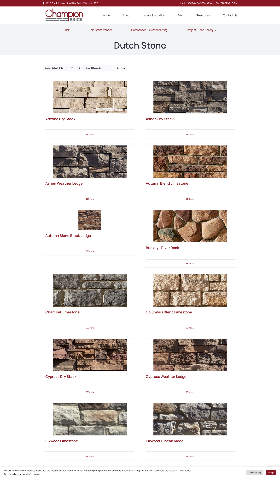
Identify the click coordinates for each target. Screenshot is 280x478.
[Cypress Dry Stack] (90, 355)
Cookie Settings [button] (255, 472)
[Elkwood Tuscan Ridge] (190, 419)
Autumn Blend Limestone (167, 183)
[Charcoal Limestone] (90, 290)
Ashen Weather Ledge (64, 183)
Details (91, 134)
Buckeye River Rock (162, 247)
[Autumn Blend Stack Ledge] (90, 220)
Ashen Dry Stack (160, 119)
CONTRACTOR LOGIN (226, 3)
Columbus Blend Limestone (169, 312)
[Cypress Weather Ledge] (190, 355)
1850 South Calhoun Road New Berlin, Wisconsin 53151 (72, 3)
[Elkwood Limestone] (90, 419)
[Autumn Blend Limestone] (190, 161)
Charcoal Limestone (62, 312)
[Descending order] (79, 68)
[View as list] (124, 68)
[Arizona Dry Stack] (90, 97)
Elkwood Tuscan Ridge (164, 441)
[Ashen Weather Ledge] (90, 161)
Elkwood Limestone (61, 441)
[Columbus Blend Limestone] (190, 290)
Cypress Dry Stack (60, 376)
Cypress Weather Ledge (166, 376)
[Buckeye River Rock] (190, 226)
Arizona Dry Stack (60, 119)
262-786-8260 (204, 3)
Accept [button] (271, 472)
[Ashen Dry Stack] (190, 97)
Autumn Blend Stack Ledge (68, 235)
